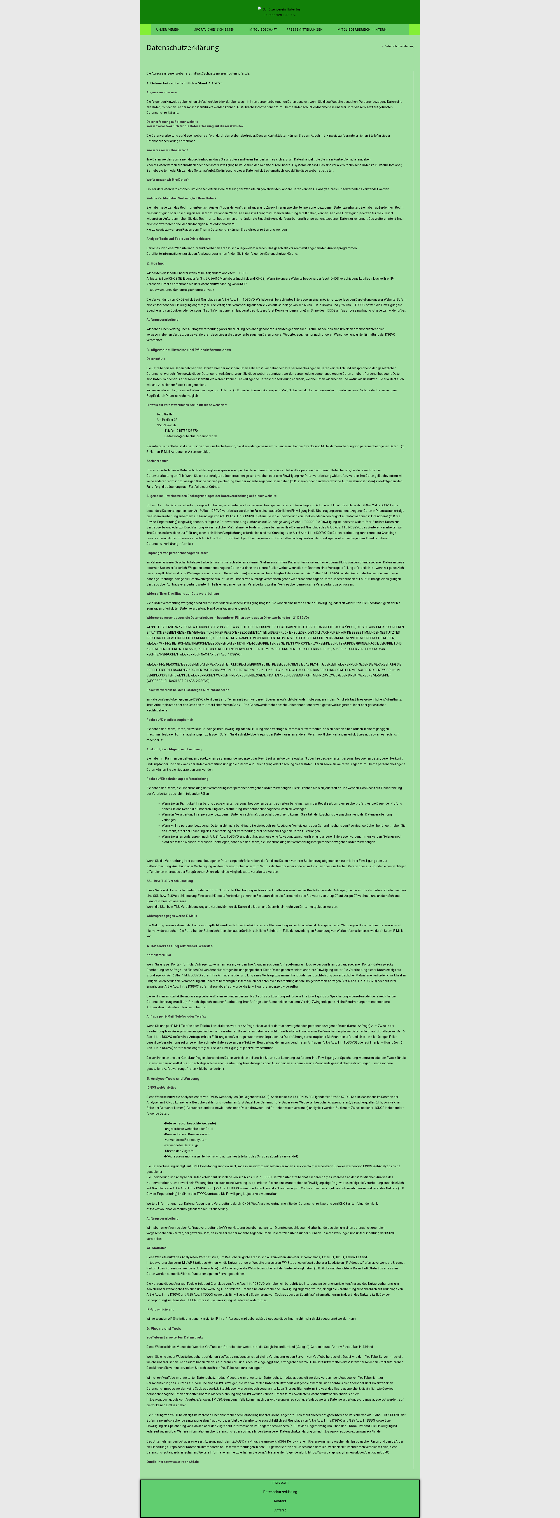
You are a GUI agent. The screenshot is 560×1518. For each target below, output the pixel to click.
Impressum (280, 1482)
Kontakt (280, 1501)
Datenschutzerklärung (399, 46)
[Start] (379, 46)
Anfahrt (280, 1510)
